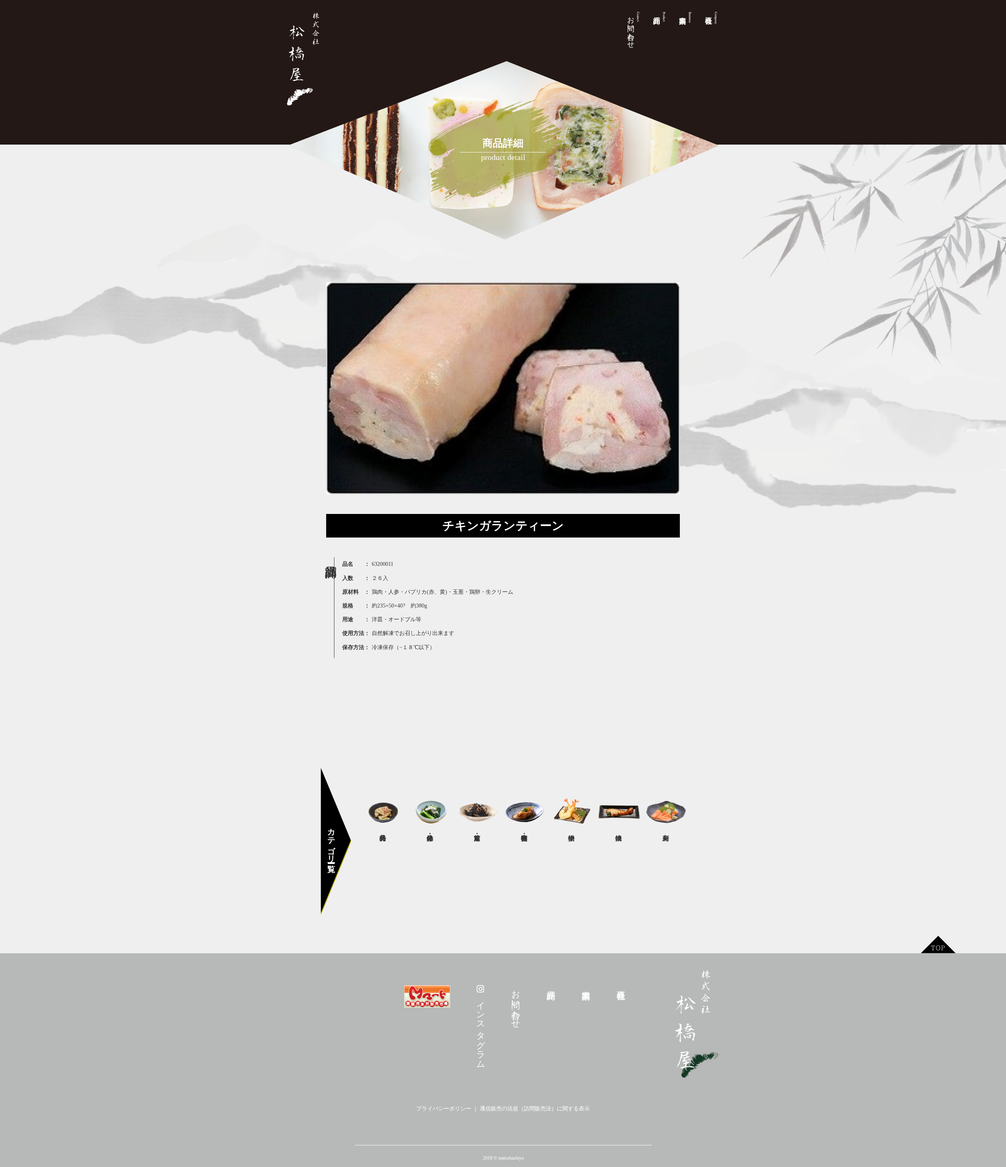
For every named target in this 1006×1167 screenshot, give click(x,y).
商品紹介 (664, 17)
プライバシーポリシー (443, 1109)
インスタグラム (481, 1028)
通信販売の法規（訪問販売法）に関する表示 (535, 1109)
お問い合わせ (633, 28)
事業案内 (690, 17)
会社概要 (716, 18)
